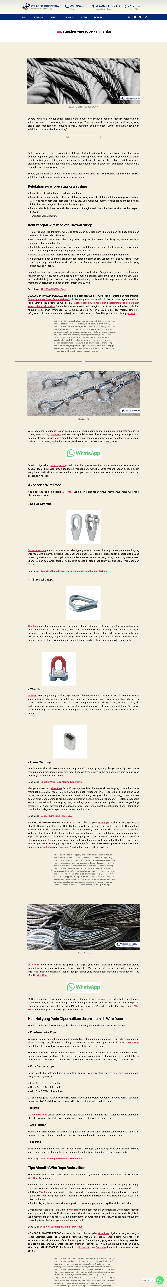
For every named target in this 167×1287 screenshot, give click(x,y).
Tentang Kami (38, 17)
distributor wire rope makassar (83, 863)
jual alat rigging (109, 868)
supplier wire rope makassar (82, 345)
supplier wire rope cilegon (91, 874)
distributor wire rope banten (77, 857)
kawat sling (89, 1272)
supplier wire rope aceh (100, 337)
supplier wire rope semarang (91, 348)
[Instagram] (145, 17)
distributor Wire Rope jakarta (97, 324)
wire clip (97, 885)
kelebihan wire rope (81, 337)
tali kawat (71, 351)
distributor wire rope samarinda (73, 866)
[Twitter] (140, 17)
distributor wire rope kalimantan (67, 326)
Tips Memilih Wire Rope (76, 1286)
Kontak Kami (69, 17)
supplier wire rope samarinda (66, 348)
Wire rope (56, 434)
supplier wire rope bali (63, 340)
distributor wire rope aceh (64, 321)
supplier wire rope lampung (102, 876)
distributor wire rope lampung (93, 326)
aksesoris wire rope (62, 855)
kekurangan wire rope (89, 335)
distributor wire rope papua (82, 329)
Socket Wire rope (72, 871)
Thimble (57, 885)
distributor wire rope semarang (76, 332)
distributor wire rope (62, 1258)
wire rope (96, 351)
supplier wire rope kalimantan (96, 343)
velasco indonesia (83, 351)
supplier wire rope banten (84, 340)
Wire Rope (56, 788)
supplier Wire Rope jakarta (72, 343)
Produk (53, 17)
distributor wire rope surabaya (102, 332)
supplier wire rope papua (105, 345)
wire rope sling (59, 465)
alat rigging (75, 855)
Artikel (84, 17)
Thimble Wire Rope (70, 885)
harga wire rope (60, 335)
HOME (24, 17)
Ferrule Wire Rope (94, 868)
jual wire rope (73, 335)
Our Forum (98, 17)
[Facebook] (134, 17)
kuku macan (59, 871)
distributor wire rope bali (86, 321)
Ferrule (83, 868)
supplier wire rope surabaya (99, 882)
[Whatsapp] (129, 17)
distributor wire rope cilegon (72, 324)
